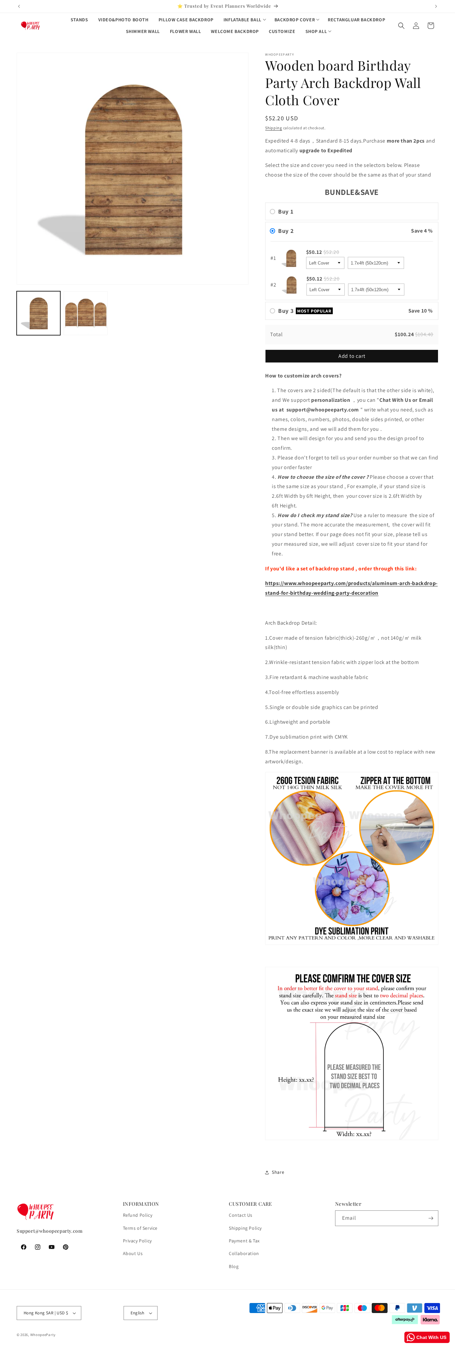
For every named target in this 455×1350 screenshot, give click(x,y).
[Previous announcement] (19, 6)
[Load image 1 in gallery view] (38, 313)
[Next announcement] (436, 6)
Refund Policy (138, 1215)
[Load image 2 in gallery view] (85, 313)
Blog (233, 1266)
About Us (133, 1253)
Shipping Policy (245, 1228)
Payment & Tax (244, 1241)
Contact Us (240, 1215)
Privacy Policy (137, 1241)
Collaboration (244, 1253)
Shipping (273, 127)
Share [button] (278, 1172)
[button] (244, 19)
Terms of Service (140, 1228)
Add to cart (351, 355)
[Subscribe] (430, 1218)
